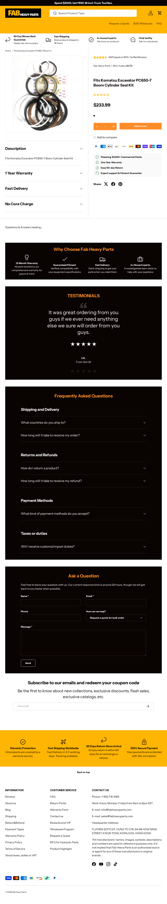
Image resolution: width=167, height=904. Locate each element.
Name (24, 596)
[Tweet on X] (106, 184)
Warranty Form (59, 809)
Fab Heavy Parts (101, 65)
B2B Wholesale (142, 23)
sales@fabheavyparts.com (117, 816)
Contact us (11, 30)
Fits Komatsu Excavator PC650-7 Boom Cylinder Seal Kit (33, 51)
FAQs (25, 30)
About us (10, 803)
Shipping (10, 816)
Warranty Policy (14, 835)
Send (28, 663)
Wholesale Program (62, 829)
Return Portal (58, 803)
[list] (44, 94)
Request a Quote (119, 23)
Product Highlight (61, 848)
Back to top (83, 772)
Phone (24, 611)
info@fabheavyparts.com (116, 809)
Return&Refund (14, 822)
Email (89, 596)
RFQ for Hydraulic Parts (64, 842)
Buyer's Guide (70, 23)
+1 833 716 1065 (110, 796)
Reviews (88, 23)
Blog (8, 809)
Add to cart (140, 126)
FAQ (159, 23)
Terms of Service (15, 848)
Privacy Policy (13, 842)
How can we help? (96, 611)
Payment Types (14, 829)
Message (26, 626)
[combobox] (93, 13)
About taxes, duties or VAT (21, 855)
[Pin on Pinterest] (120, 184)
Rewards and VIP (60, 822)
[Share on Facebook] (113, 184)
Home (8, 51)
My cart (36, 30)
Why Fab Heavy (48, 23)
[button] (101, 94)
